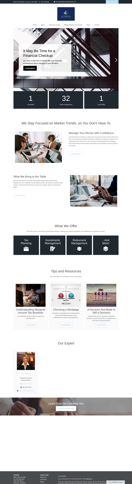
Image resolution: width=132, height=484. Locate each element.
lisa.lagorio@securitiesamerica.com (66, 2)
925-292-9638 (45, 2)
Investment (43, 479)
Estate (42, 482)
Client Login (113, 2)
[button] (35, 25)
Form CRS (63, 476)
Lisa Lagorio (26, 373)
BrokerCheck (89, 479)
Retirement (43, 477)
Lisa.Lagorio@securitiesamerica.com (27, 391)
